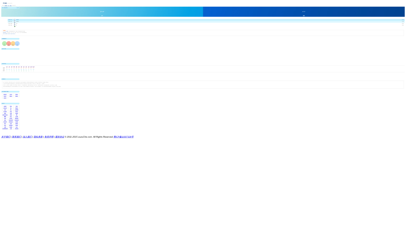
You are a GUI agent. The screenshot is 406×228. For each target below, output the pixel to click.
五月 (16, 66)
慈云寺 (11, 116)
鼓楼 (16, 114)
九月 (26, 66)
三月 (11, 66)
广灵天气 (11, 94)
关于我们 (5, 137)
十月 (28, 66)
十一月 (31, 66)
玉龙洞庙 (16, 121)
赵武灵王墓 (16, 128)
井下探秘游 (5, 111)
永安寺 (11, 111)
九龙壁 (11, 113)
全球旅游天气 (6, 5)
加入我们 (27, 137)
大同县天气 (5, 94)
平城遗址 (16, 125)
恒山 (10, 109)
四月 (14, 66)
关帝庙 (5, 118)
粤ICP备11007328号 (123, 137)
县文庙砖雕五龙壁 (5, 128)
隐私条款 (38, 137)
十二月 (33, 66)
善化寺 (17, 106)
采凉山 (5, 123)
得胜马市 (16, 111)
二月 (9, 66)
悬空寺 (11, 106)
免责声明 (48, 137)
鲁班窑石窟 (10, 125)
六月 (19, 66)
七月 (21, 66)
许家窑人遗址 (11, 121)
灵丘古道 (11, 118)
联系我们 (16, 137)
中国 (8, 5)
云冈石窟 (5, 106)
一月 (6, 66)
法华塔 (11, 123)
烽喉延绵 (16, 123)
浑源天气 (16, 94)
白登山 (5, 116)
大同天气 (11, 5)
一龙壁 (11, 128)
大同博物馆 (16, 109)
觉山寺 (5, 125)
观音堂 (5, 113)
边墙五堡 (16, 113)
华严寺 (5, 109)
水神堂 (11, 114)
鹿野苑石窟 (16, 118)
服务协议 (59, 137)
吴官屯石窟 (5, 121)
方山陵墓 (16, 116)
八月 (23, 66)
